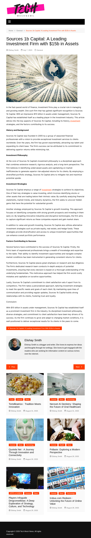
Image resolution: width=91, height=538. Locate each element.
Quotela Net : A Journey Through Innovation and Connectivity (21, 452)
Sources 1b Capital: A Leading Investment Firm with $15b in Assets (35, 328)
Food (11, 399)
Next (78, 367)
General (40, 50)
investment (75, 121)
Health (62, 445)
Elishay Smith (14, 50)
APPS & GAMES (16, 493)
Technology (71, 399)
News (27, 399)
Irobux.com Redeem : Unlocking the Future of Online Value (66, 501)
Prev (13, 367)
